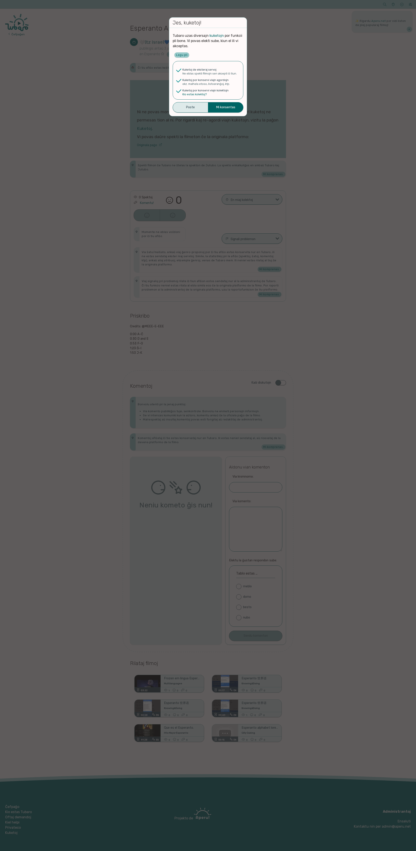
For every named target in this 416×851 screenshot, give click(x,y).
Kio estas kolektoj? (194, 94)
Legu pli (181, 55)
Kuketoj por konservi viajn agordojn (205, 80)
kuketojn (217, 36)
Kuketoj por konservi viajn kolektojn (205, 90)
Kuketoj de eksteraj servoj (199, 69)
